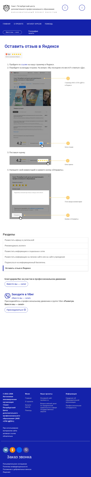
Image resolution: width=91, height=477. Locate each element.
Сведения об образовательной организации (72, 400)
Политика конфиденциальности (15, 467)
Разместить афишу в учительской (19, 240)
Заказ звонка (65, 8)
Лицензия (6, 472)
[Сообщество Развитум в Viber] (26, 450)
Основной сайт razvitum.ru (46, 399)
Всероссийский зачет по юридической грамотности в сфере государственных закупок (48, 407)
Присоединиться (15, 310)
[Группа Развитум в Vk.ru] (6, 450)
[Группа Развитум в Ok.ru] (12, 450)
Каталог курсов (34, 24)
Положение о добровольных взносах (17, 469)
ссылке (24, 65)
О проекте (18, 24)
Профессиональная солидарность (73, 406)
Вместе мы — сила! (12, 32)
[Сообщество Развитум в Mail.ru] (19, 450)
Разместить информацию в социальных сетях (25, 251)
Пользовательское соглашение (15, 464)
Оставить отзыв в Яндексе (18, 268)
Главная (6, 24)
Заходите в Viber (22, 294)
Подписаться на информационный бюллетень (25, 262)
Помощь (49, 24)
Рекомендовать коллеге (15, 246)
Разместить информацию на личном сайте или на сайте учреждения (35, 257)
